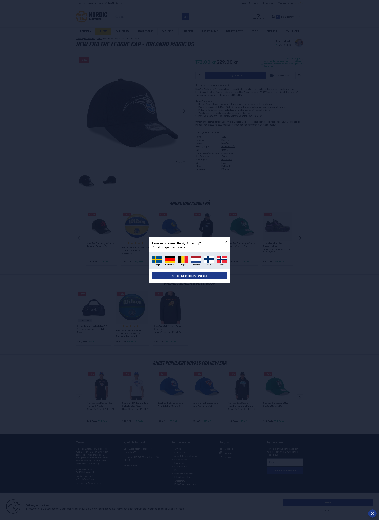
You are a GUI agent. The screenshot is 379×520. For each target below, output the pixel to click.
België (183, 265)
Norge (222, 265)
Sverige (157, 265)
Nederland (196, 265)
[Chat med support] (372, 513)
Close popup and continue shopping (189, 275)
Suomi (209, 265)
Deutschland (170, 265)
